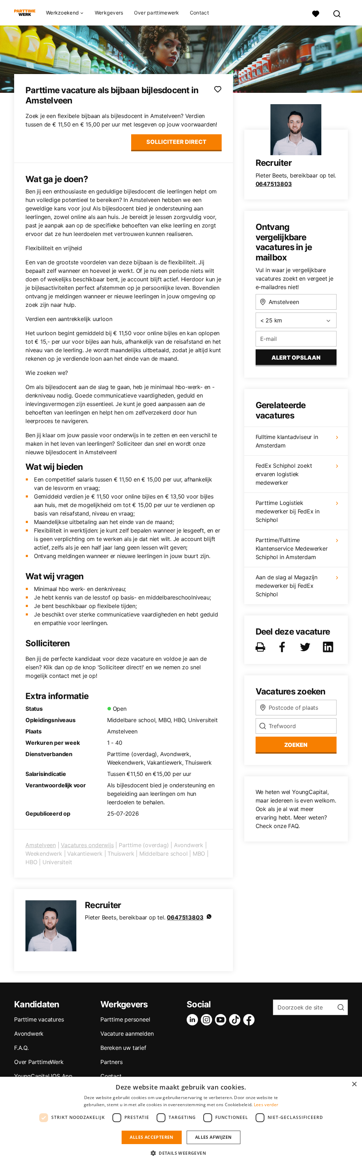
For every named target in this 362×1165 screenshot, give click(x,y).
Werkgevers (109, 13)
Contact (199, 13)
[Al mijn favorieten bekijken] (316, 13)
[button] (181, 1152)
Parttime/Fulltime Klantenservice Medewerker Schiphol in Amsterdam (292, 548)
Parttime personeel (125, 1019)
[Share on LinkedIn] (329, 647)
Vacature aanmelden (126, 1033)
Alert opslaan (296, 357)
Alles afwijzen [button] (213, 1137)
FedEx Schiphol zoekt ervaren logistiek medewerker (284, 474)
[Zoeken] (337, 13)
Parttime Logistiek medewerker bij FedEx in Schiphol (288, 511)
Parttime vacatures (39, 1019)
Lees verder (266, 1105)
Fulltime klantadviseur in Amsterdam (287, 441)
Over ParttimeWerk (39, 1061)
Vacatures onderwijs (87, 845)
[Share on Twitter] (306, 647)
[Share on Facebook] (283, 647)
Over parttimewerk (156, 13)
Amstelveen (40, 845)
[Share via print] (262, 647)
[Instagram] (208, 1019)
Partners (111, 1061)
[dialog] (181, 1121)
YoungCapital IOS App (43, 1076)
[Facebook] (250, 1019)
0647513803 (185, 917)
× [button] (354, 1084)
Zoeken (296, 744)
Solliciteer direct (176, 141)
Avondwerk (28, 1033)
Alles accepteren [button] (151, 1137)
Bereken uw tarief (123, 1047)
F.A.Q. (21, 1047)
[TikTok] (236, 1019)
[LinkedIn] (194, 1019)
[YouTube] (222, 1019)
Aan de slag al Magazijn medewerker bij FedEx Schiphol (286, 586)
